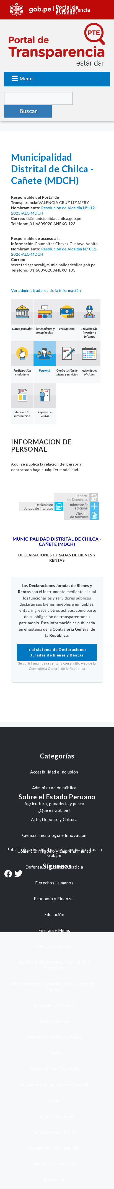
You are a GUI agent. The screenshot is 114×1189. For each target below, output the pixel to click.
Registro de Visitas (45, 414)
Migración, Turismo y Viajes (54, 1036)
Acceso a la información (22, 414)
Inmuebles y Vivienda (54, 1005)
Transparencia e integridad (54, 1147)
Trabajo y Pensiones (54, 1116)
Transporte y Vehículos (54, 1163)
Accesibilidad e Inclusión (54, 771)
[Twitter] (18, 874)
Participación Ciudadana (54, 1068)
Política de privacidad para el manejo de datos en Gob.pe (54, 852)
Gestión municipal (54, 946)
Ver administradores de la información (46, 290)
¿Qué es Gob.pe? (54, 810)
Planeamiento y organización (45, 330)
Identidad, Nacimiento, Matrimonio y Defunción (54, 964)
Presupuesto (67, 328)
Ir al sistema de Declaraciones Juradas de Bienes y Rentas (57, 652)
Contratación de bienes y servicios (67, 372)
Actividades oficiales (89, 372)
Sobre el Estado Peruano (57, 797)
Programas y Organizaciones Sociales (54, 1084)
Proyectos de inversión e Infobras (89, 332)
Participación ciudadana (22, 372)
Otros (54, 1052)
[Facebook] (8, 874)
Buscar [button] (28, 111)
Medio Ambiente (54, 1021)
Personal (44, 370)
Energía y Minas (54, 930)
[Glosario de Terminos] (81, 514)
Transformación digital (54, 1132)
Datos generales (22, 328)
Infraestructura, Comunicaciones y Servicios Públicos (54, 986)
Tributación (54, 1179)
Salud (54, 1100)
